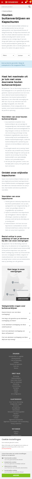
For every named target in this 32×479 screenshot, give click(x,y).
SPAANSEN (16, 354)
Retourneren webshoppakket (16, 412)
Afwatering (16, 384)
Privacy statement (16, 423)
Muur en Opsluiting (16, 382)
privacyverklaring (6, 448)
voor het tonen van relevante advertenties (15, 467)
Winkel (16, 433)
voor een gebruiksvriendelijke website (14, 462)
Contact (16, 418)
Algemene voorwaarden (16, 419)
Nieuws (16, 368)
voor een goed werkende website (13, 458)
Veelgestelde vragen (16, 404)
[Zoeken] (29, 6)
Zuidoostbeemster (16, 435)
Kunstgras (16, 388)
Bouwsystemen (16, 358)
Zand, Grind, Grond (16, 380)
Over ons (16, 366)
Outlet (16, 392)
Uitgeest (16, 431)
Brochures (16, 406)
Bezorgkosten (16, 408)
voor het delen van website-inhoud (13, 471)
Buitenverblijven (7, 11)
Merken (16, 390)
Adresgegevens (23, 299)
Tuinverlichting (16, 386)
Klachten (16, 414)
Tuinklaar (16, 362)
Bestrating (16, 376)
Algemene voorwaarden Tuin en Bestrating (16, 421)
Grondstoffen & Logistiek (16, 356)
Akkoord (16, 475)
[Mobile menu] (2, 2)
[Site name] (11, 2)
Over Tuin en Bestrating (16, 402)
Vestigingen (16, 416)
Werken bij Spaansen (16, 364)
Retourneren (16, 410)
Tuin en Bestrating (16, 360)
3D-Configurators (16, 394)
